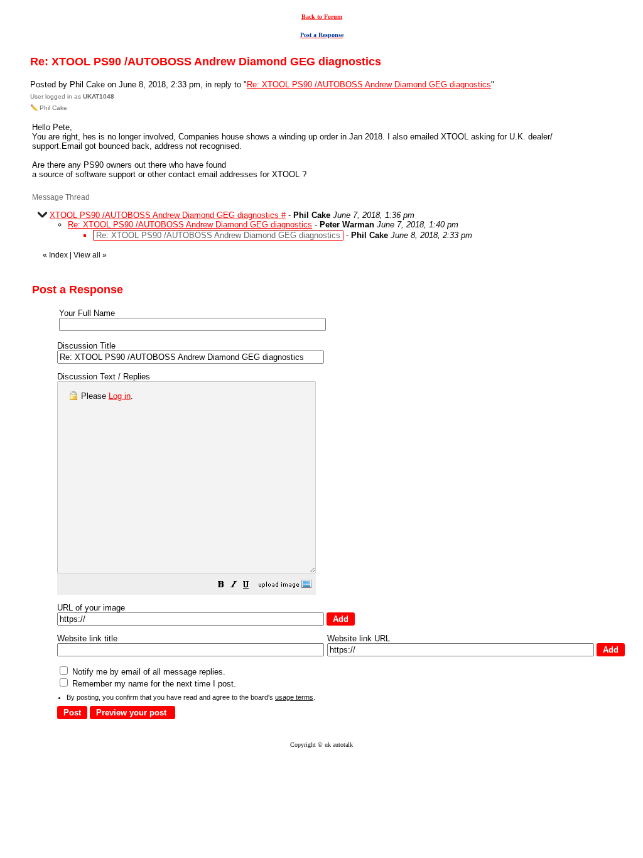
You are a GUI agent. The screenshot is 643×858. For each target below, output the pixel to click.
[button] (221, 586)
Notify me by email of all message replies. (147, 671)
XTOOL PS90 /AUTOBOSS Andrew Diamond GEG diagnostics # (168, 215)
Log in (120, 396)
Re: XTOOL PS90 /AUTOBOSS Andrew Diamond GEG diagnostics (369, 84)
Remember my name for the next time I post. (153, 683)
